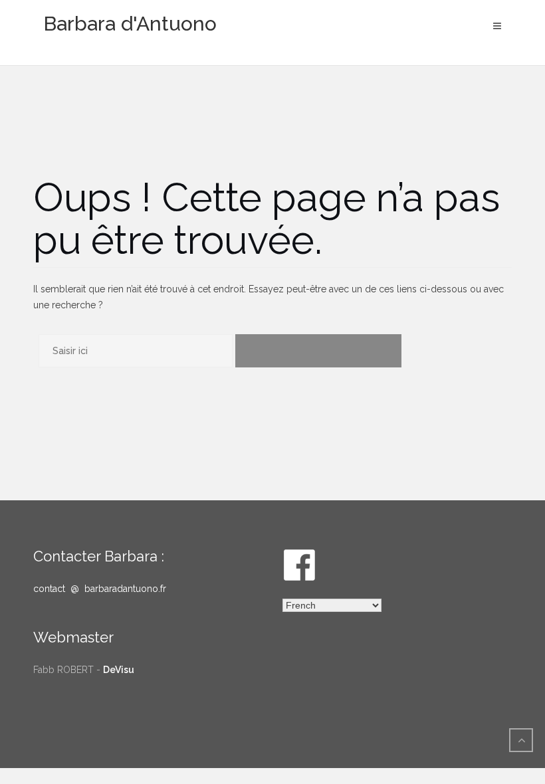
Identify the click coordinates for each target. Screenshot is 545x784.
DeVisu (118, 669)
